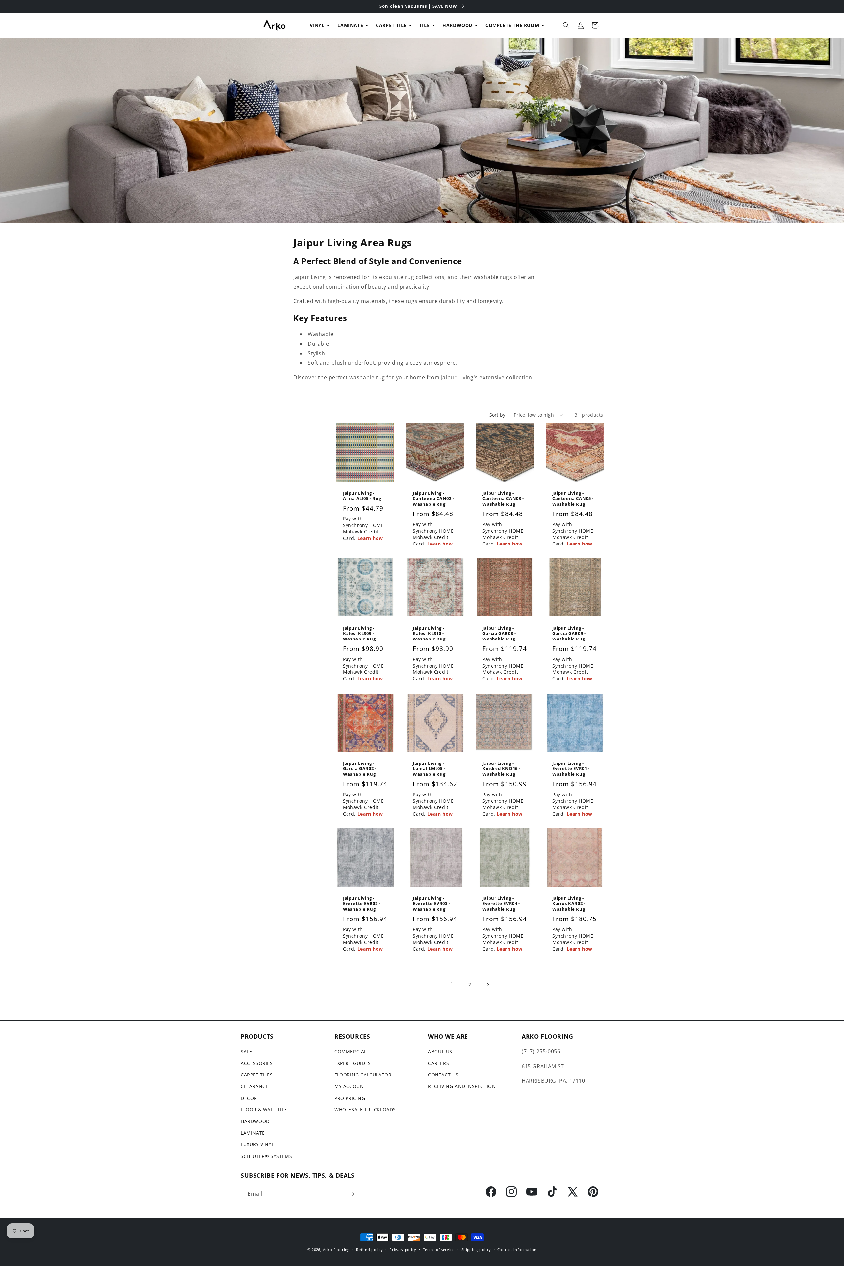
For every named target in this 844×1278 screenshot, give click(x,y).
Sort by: (498, 415)
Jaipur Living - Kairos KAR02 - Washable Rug (568, 903)
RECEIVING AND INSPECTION (462, 1086)
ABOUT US (440, 1051)
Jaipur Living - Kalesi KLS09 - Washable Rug (359, 633)
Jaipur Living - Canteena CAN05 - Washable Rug (573, 498)
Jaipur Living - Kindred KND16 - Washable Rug (501, 768)
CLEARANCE (254, 1086)
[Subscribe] (352, 1194)
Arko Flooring (336, 1249)
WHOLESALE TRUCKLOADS (365, 1110)
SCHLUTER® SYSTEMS (266, 1156)
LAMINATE (350, 25)
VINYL (317, 25)
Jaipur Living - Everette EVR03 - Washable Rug (431, 903)
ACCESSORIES (257, 1063)
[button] (566, 25)
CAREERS (438, 1063)
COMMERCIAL (350, 1051)
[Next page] (487, 985)
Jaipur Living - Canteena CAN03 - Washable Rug (503, 498)
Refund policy (369, 1249)
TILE (424, 25)
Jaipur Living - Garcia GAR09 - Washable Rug (569, 633)
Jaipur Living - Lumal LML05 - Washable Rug (429, 768)
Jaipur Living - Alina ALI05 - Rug (362, 496)
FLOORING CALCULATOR (362, 1075)
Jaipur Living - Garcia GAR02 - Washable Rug (359, 768)
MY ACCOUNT (350, 1086)
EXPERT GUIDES (352, 1063)
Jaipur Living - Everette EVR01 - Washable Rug (571, 768)
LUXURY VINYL (257, 1144)
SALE (246, 1051)
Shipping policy (476, 1249)
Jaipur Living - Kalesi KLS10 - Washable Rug (429, 633)
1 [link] (452, 984)
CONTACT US (443, 1075)
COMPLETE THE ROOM (512, 25)
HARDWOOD (457, 25)
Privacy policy (402, 1249)
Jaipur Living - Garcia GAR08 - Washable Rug (499, 633)
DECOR (249, 1098)
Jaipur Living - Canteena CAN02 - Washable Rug (433, 498)
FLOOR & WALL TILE (264, 1110)
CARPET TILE (391, 25)
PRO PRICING (349, 1098)
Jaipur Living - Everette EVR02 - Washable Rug (361, 903)
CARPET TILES (257, 1075)
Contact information (517, 1249)
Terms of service (439, 1249)
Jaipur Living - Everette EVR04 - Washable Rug (501, 903)
